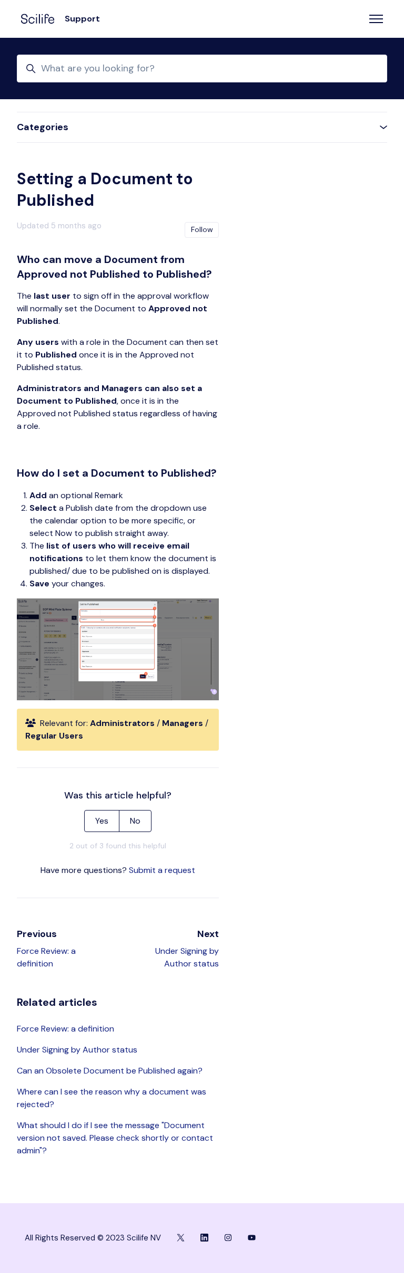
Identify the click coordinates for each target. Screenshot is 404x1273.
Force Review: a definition (65, 1028)
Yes (101, 820)
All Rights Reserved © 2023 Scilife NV (93, 1238)
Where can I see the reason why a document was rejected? (111, 1098)
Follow (202, 229)
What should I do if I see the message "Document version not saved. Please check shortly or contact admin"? (115, 1138)
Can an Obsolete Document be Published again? (110, 1070)
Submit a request (162, 870)
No (135, 820)
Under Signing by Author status (77, 1049)
